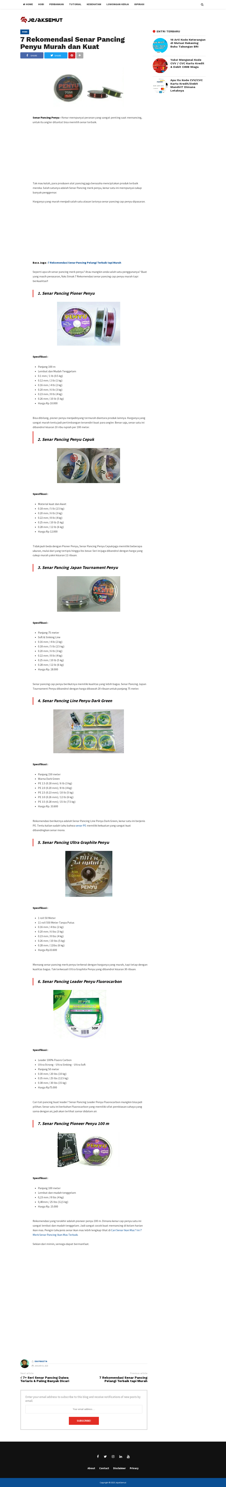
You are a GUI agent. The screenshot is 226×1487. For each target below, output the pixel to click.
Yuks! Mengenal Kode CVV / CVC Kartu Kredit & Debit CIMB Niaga (187, 63)
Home (29, 4)
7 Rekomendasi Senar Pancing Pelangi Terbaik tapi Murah (84, 262)
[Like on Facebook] (97, 1456)
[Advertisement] (90, 154)
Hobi (24, 32)
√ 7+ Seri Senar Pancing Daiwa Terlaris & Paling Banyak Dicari (44, 1379)
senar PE (81, 825)
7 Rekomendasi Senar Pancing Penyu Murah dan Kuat (72, 43)
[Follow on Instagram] (113, 1456)
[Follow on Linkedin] (120, 1456)
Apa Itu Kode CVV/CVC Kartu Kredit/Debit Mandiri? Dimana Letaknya (186, 85)
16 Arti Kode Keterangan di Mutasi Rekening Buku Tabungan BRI (188, 43)
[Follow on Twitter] (105, 1456)
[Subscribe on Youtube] (128, 1456)
